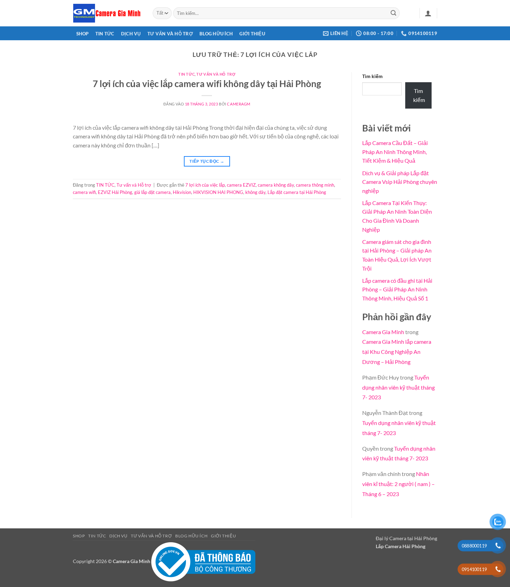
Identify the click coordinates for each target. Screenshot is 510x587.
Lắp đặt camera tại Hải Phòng (296, 192)
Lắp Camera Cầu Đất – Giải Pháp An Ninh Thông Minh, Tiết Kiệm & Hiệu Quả (395, 151)
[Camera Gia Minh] (107, 13)
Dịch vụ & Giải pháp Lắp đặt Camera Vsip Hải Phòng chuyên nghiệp (399, 182)
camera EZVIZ (241, 185)
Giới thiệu (252, 33)
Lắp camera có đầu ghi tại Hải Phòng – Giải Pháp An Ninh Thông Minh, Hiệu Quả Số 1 (397, 289)
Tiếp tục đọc (206, 161)
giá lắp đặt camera (152, 192)
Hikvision (182, 192)
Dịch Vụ (131, 33)
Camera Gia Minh (383, 332)
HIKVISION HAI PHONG (218, 192)
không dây (255, 192)
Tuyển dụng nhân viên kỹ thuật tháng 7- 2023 (398, 387)
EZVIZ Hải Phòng (115, 192)
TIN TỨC (104, 33)
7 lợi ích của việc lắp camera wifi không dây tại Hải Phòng (207, 83)
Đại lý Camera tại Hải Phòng (406, 538)
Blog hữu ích (216, 33)
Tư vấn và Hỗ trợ (170, 33)
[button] (428, 13)
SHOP (82, 33)
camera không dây (276, 185)
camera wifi (84, 192)
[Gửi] (393, 13)
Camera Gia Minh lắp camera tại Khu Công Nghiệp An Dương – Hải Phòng (396, 351)
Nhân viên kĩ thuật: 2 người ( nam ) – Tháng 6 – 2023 (398, 483)
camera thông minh (315, 185)
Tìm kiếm (372, 76)
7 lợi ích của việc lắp (205, 185)
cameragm (238, 104)
